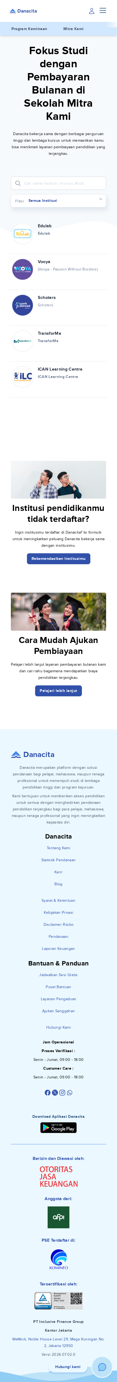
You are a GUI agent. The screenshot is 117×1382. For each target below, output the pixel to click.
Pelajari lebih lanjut (58, 690)
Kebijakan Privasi (58, 912)
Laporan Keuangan (58, 948)
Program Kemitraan (29, 29)
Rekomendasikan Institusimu (59, 558)
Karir (58, 872)
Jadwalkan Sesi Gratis (58, 975)
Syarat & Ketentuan (58, 900)
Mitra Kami (73, 29)
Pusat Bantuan (58, 987)
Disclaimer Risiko (59, 924)
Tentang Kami (58, 848)
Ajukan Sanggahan (58, 1011)
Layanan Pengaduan (58, 999)
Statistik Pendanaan (58, 860)
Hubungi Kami (58, 1027)
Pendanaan (58, 936)
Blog (58, 884)
